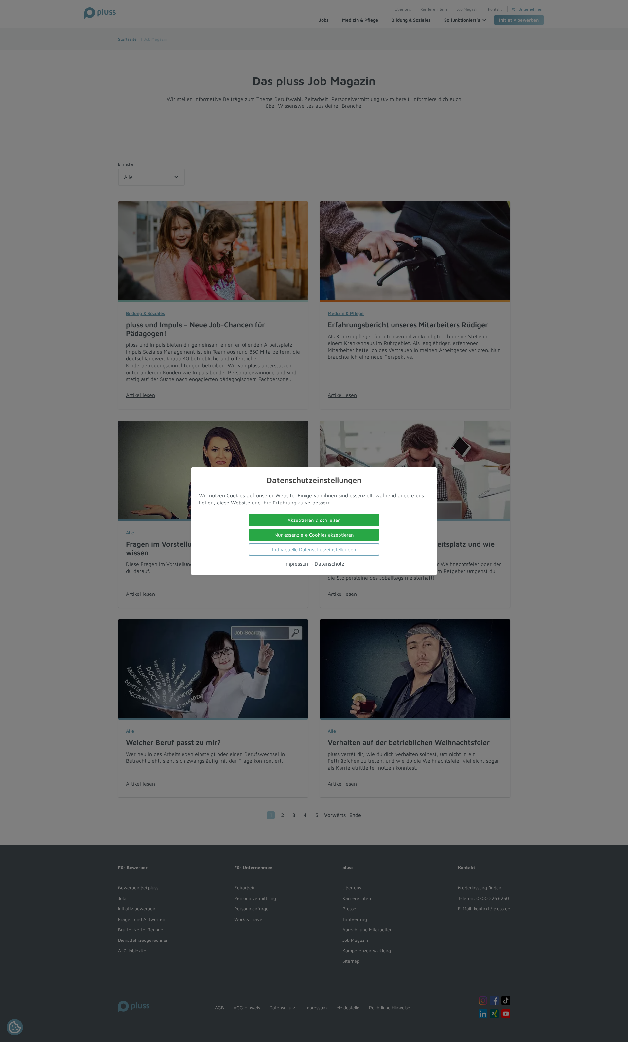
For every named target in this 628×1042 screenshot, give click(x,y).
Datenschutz (329, 563)
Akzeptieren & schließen (314, 519)
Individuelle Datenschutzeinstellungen (314, 549)
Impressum (297, 563)
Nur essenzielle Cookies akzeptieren (314, 534)
